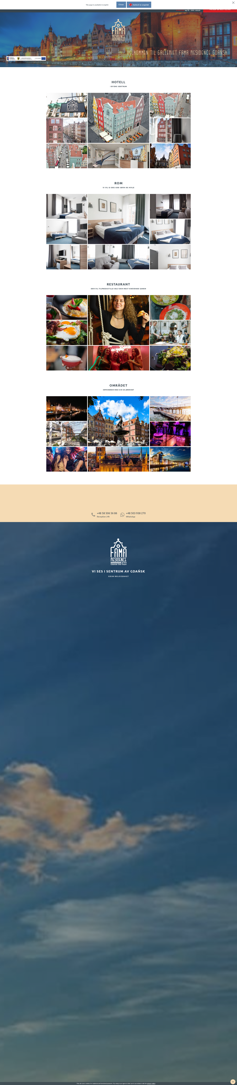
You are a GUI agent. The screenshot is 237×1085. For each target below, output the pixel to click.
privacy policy (151, 1083)
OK (233, 1082)
